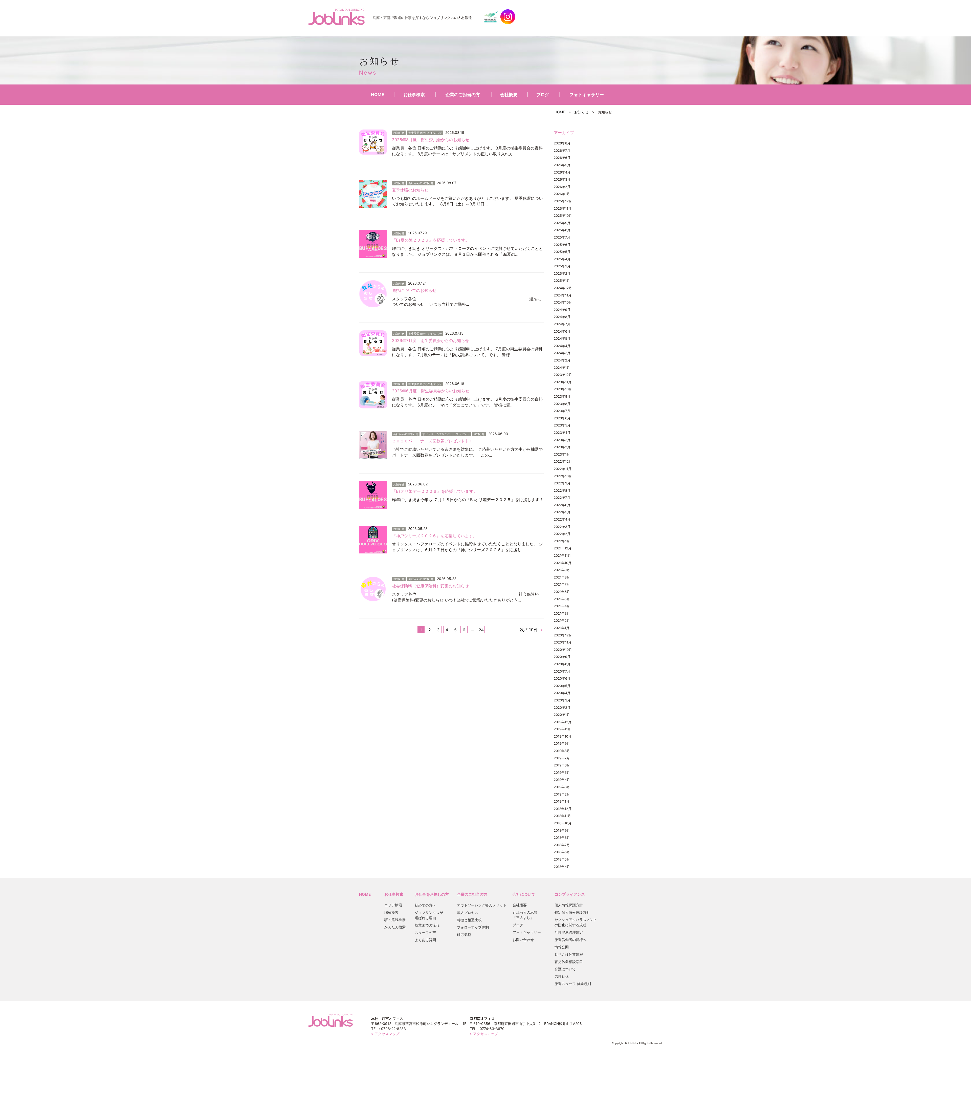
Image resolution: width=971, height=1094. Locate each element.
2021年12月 (562, 548)
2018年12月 (562, 809)
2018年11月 (562, 816)
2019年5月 (562, 772)
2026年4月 (562, 172)
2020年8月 (562, 664)
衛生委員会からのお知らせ (425, 133)
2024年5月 (562, 338)
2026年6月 (562, 158)
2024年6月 (562, 331)
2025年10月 (563, 215)
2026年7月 (562, 150)
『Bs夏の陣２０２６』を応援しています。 (430, 240)
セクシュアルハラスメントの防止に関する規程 (576, 922)
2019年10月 (562, 736)
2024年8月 (562, 317)
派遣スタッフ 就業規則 (573, 983)
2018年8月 (562, 837)
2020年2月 (562, 707)
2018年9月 (562, 830)
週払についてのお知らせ (415, 290)
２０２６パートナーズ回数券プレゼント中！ (432, 440)
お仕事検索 (414, 94)
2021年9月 (562, 570)
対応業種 (464, 934)
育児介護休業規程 (569, 954)
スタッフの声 (425, 932)
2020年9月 (562, 657)
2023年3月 (562, 440)
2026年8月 (562, 143)
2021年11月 (562, 555)
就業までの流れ (427, 925)
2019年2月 (562, 794)
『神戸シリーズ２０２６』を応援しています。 (434, 535)
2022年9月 (562, 483)
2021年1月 (561, 628)
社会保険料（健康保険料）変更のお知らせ (430, 585)
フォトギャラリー (586, 94)
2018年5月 (562, 859)
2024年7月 (562, 324)
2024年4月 (562, 346)
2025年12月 (563, 201)
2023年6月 (562, 418)
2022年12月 (563, 461)
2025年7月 (562, 237)
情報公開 (562, 947)
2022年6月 (562, 505)
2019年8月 (562, 751)
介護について (565, 969)
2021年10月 (562, 563)
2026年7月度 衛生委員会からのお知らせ (430, 340)
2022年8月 (562, 490)
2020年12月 (563, 635)
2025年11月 (562, 208)
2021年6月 (562, 592)
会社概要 (508, 94)
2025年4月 (562, 259)
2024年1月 (562, 368)
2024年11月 (562, 295)
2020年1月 (562, 715)
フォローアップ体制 (473, 927)
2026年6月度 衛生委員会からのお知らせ (430, 390)
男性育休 (562, 976)
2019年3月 (562, 787)
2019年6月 (562, 765)
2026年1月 (562, 194)
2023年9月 (562, 396)
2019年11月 (562, 729)
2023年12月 (563, 375)
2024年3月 (562, 353)
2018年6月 (562, 852)
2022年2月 (562, 534)
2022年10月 (563, 476)
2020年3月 (562, 700)
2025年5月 (562, 252)
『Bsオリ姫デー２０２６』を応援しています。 (434, 491)
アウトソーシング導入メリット (481, 905)
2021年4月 (562, 606)
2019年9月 (562, 743)
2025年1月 (562, 280)
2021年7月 (562, 584)
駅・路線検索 (395, 919)
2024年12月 (563, 288)
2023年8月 (562, 404)
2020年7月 (562, 671)
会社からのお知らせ (420, 183)
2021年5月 (562, 599)
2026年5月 (562, 165)
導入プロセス (467, 912)
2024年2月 (562, 360)
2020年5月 (562, 686)
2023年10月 (563, 389)
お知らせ (581, 112)
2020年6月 (562, 678)
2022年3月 (562, 527)
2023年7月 (562, 411)
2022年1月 (562, 541)
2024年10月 (563, 302)
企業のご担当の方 (463, 94)
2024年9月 (562, 310)
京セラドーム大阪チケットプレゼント (446, 434)
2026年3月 (562, 179)
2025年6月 (562, 245)
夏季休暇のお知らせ (410, 189)
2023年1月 (562, 454)
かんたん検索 (395, 927)
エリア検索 (393, 905)
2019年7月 (562, 758)
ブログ (542, 94)
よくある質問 (425, 940)
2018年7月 (562, 845)
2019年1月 (561, 801)
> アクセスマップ (385, 1034)
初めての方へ (425, 905)
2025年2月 (562, 273)
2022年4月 (562, 519)
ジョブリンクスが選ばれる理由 (429, 915)
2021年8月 (562, 577)
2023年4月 (562, 433)
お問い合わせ (523, 939)
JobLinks (336, 16)
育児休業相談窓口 (569, 961)
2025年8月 (562, 230)
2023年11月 (562, 382)
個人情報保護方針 (569, 905)
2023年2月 (562, 447)
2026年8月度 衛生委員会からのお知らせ (430, 139)
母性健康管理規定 (569, 932)
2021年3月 (562, 613)
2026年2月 (562, 187)
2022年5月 (562, 512)
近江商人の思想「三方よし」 (525, 915)
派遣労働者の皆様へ (570, 939)
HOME (377, 94)
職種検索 (391, 912)
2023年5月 (562, 425)
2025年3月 (562, 266)
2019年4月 (562, 780)
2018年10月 (562, 823)
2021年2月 (562, 620)
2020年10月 (563, 650)
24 (481, 629)
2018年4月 (562, 867)
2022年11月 (562, 469)
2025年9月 (562, 223)
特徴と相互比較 (469, 920)
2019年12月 (562, 722)
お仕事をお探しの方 (432, 894)
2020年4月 (562, 693)
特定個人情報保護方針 (572, 912)
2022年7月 (562, 498)
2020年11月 (562, 642)
